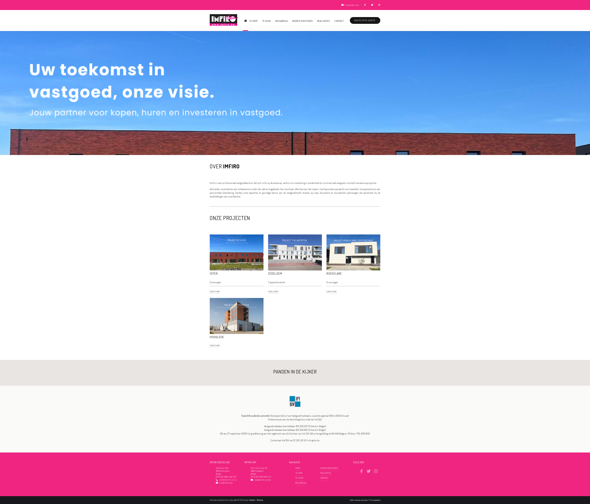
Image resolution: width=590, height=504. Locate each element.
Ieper (214, 273)
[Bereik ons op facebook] (361, 472)
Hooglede (217, 337)
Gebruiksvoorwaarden (359, 500)
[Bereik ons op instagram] (376, 472)
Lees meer (215, 291)
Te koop (253, 21)
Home (297, 468)
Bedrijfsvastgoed (302, 21)
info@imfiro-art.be (262, 480)
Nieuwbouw (281, 21)
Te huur (266, 21)
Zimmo (260, 500)
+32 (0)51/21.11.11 (228, 480)
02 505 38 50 (299, 440)
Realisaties (323, 21)
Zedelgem (275, 273)
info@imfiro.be (226, 483)
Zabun (252, 500)
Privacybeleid (375, 500)
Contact (339, 21)
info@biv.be (313, 440)
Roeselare (334, 273)
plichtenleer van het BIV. (298, 433)
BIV (320, 419)
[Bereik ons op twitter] (369, 472)
